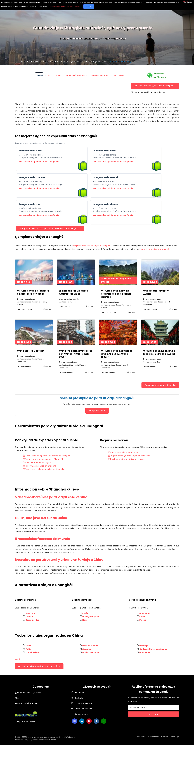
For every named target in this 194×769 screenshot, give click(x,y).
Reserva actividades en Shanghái (40, 466)
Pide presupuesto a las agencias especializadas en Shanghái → (50, 228)
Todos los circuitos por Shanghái (160, 385)
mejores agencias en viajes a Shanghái (91, 246)
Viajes (47, 75)
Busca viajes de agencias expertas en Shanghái (47, 456)
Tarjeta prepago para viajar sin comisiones (131, 456)
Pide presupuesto (97, 410)
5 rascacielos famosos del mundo (42, 539)
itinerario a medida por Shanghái (155, 249)
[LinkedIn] (81, 721)
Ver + (17, 659)
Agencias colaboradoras (26, 703)
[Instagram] (74, 721)
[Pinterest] (89, 721)
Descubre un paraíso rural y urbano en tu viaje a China (59, 559)
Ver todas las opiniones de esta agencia (39, 161)
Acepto (88, 7)
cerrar (186, 1)
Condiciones (153, 737)
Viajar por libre (117, 75)
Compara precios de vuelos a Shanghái (44, 459)
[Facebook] (96, 721)
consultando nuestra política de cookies (66, 7)
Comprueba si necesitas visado (125, 452)
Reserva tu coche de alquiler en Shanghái (45, 469)
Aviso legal (174, 737)
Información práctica (75, 75)
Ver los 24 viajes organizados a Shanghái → (155, 86)
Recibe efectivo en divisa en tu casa (127, 459)
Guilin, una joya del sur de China (41, 518)
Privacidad (141, 737)
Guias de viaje (81, 714)
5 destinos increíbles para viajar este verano (51, 497)
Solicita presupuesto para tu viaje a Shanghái (97, 398)
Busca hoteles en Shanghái (38, 462)
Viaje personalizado (99, 75)
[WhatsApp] (103, 721)
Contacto (79, 698)
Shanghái (39, 75)
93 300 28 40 (81, 692)
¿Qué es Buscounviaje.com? (28, 692)
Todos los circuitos (83, 709)
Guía (58, 75)
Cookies (164, 737)
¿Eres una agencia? (84, 703)
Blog (17, 698)
